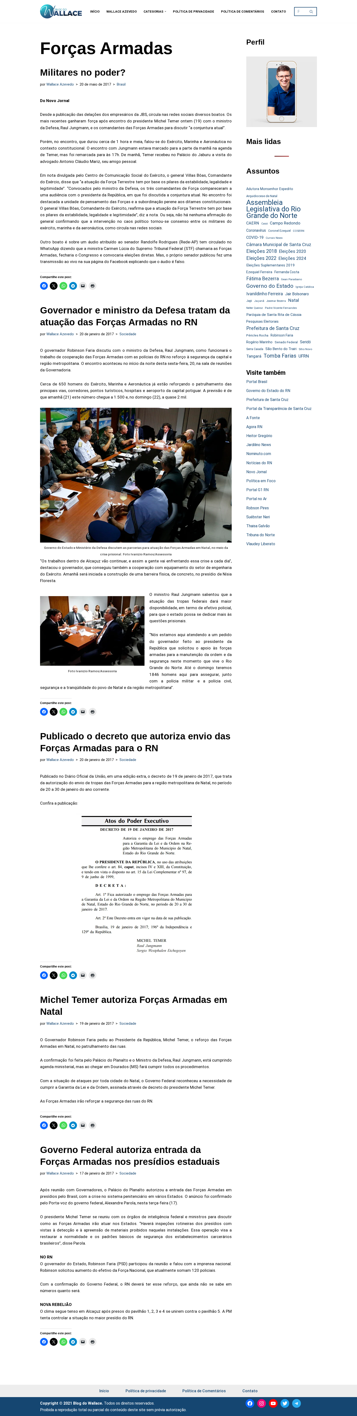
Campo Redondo (285, 223)
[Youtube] (273, 1403)
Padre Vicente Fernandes (281, 308)
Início (95, 11)
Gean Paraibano (291, 279)
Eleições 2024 (292, 258)
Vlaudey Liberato (260, 544)
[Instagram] (261, 1403)
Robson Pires (257, 508)
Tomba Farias (280, 356)
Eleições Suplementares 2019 (270, 265)
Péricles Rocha (257, 335)
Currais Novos (274, 238)
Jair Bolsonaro (297, 294)
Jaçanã (259, 301)
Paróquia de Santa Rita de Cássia (273, 314)
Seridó (305, 342)
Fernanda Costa (286, 272)
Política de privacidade (193, 11)
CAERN (252, 223)
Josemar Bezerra (276, 301)
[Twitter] (284, 1403)
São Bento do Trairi (281, 349)
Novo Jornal (256, 472)
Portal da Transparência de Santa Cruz (279, 408)
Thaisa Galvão (258, 526)
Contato (278, 11)
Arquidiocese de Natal (261, 196)
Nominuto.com (258, 453)
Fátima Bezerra (262, 278)
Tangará (253, 356)
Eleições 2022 (261, 258)
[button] (165, 11)
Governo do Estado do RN (268, 390)
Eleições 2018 (261, 251)
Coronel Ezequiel (279, 230)
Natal (293, 300)
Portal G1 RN (257, 490)
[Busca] (311, 11)
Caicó (264, 223)
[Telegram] (296, 1403)
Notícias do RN (259, 463)
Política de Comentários (242, 11)
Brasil (121, 84)
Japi (249, 301)
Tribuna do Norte (260, 535)
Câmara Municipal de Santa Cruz (278, 244)
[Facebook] (250, 1403)
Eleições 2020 (292, 251)
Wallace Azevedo (121, 11)
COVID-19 (255, 237)
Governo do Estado (269, 286)
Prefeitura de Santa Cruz (272, 328)
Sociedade (127, 334)
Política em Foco (261, 481)
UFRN (303, 356)
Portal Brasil (256, 381)
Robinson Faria (282, 335)
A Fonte (253, 418)
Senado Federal (286, 342)
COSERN (298, 230)
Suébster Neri (258, 517)
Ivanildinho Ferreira (264, 293)
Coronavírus (256, 230)
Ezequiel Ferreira (259, 272)
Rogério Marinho (259, 342)
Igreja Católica (305, 286)
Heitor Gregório (259, 435)
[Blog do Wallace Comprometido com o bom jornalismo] (61, 11)
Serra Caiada (254, 349)
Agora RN (254, 426)
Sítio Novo (305, 349)
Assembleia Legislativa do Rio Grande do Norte (273, 209)
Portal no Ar (256, 498)
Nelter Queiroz (254, 308)
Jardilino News (258, 444)
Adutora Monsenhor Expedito (269, 189)
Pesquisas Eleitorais (262, 321)
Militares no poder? (83, 72)
